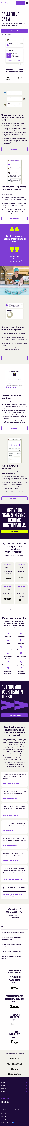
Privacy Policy (4, 1116)
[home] (5, 3)
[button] (27, 3)
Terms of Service (5, 1113)
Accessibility (4, 1119)
